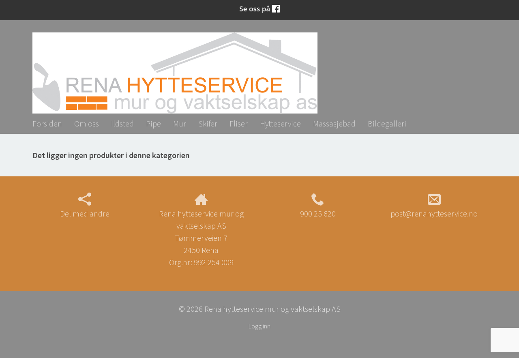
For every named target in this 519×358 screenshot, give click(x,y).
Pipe (153, 123)
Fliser (238, 123)
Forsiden (47, 123)
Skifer (207, 123)
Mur (179, 123)
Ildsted (122, 123)
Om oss (86, 123)
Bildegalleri (387, 123)
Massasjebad (334, 123)
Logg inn (259, 326)
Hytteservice (280, 123)
